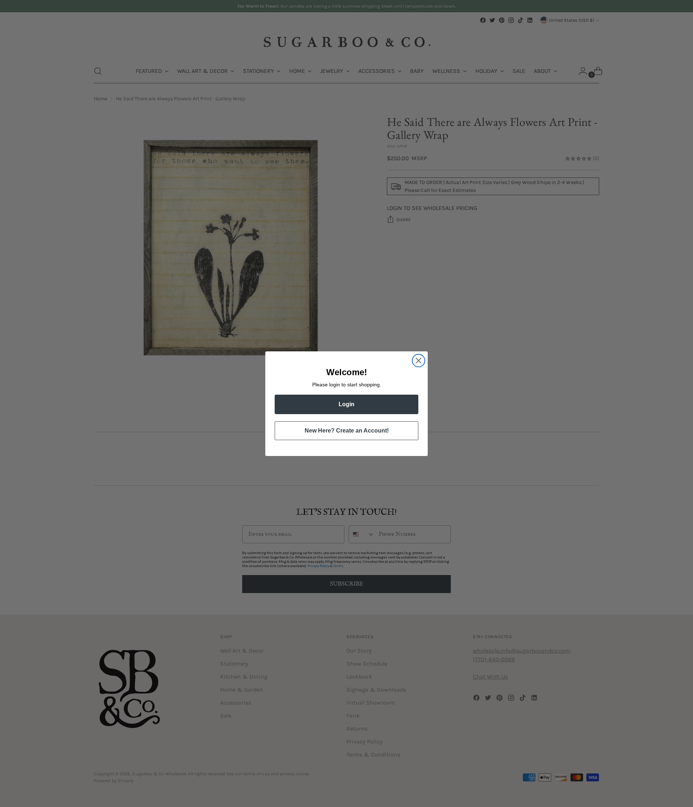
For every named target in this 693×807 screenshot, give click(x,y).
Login (346, 404)
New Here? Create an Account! (347, 430)
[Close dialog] (418, 360)
